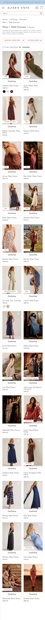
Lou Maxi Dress (9, 387)
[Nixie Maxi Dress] (11, 197)
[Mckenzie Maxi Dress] (11, 578)
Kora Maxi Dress (9, 346)
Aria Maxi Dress (30, 516)
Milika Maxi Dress (31, 346)
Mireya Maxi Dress (10, 516)
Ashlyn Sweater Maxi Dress (11, 132)
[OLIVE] (7, 306)
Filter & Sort (33, 40)
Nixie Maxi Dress (9, 218)
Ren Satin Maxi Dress (33, 176)
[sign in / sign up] (37, 7)
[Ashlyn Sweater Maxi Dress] (11, 110)
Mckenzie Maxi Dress (11, 599)
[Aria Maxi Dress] (33, 495)
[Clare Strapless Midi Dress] (33, 452)
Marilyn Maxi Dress (10, 557)
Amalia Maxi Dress (32, 218)
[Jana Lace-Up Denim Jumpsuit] (33, 367)
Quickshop (12, 81)
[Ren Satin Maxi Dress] (33, 155)
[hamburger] (3, 7)
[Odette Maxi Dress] (11, 65)
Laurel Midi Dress (31, 301)
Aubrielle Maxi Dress (11, 430)
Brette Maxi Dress (31, 259)
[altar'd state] (18, 7)
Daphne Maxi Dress (10, 473)
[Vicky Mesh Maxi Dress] (33, 65)
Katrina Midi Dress (31, 131)
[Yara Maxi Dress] (33, 536)
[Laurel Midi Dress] (33, 280)
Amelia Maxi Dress (10, 259)
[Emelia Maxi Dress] (33, 578)
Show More (22, 608)
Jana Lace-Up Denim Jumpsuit (32, 388)
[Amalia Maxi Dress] (33, 197)
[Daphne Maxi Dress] (11, 452)
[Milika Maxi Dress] (33, 325)
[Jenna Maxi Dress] (11, 155)
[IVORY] (4, 306)
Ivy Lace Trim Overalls (11, 301)
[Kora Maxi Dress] (11, 325)
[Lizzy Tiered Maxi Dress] (33, 409)
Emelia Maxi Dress (31, 599)
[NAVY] (4, 91)
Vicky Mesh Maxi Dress (31, 87)
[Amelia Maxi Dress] (11, 238)
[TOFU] (7, 91)
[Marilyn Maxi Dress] (11, 536)
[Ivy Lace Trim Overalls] (11, 280)
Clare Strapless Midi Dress (32, 474)
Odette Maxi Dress (10, 86)
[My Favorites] (18, 54)
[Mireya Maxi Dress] (11, 495)
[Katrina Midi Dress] (33, 110)
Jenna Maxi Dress (10, 176)
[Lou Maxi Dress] (11, 367)
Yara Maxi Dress (31, 557)
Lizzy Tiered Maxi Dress (31, 431)
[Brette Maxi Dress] (33, 238)
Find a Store (26, 47)
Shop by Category (12, 40)
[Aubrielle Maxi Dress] (11, 409)
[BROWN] (11, 91)
